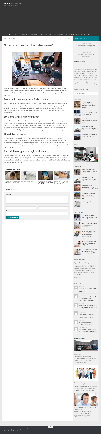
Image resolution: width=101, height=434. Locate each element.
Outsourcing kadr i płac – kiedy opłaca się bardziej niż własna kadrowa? (89, 112)
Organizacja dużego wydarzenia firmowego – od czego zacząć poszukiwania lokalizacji (89, 104)
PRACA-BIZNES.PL (12, 3)
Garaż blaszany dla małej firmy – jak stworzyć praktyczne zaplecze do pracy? (88, 196)
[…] (86, 362)
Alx (23, 430)
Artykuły (24, 34)
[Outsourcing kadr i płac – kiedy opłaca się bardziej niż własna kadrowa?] (77, 113)
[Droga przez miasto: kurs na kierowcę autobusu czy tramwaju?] (77, 137)
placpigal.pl (91, 265)
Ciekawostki (77, 274)
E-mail (40, 205)
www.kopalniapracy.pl (88, 272)
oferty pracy (8, 125)
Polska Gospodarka (46, 34)
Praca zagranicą (69, 34)
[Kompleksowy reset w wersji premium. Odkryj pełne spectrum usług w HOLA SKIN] (77, 187)
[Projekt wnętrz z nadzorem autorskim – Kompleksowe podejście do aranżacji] (77, 244)
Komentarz (8, 194)
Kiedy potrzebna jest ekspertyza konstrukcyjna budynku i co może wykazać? (89, 128)
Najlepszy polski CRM (88, 202)
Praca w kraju (8, 34)
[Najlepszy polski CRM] (77, 204)
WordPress (13, 430)
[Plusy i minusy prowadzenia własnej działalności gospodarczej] (77, 225)
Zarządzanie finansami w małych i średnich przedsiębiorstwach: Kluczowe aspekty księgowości (88, 235)
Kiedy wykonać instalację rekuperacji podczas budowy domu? (89, 120)
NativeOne (37, 186)
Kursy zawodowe (81, 34)
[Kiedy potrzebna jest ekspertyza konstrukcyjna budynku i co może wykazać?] (77, 129)
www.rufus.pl (77, 277)
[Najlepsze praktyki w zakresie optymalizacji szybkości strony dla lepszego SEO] (77, 252)
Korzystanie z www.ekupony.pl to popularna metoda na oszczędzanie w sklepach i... (88, 298)
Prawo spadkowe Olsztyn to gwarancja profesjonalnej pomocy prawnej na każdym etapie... (88, 315)
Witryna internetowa (11, 210)
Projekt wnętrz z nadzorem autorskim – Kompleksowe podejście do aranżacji (89, 243)
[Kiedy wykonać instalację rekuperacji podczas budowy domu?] (77, 121)
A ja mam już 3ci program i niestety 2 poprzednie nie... (86, 323)
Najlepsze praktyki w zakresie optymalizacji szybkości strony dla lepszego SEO (90, 251)
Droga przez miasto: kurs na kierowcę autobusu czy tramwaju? (89, 136)
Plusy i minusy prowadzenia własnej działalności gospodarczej (89, 225)
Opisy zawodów (34, 34)
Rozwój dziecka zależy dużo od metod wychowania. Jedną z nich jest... (88, 331)
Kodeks (90, 34)
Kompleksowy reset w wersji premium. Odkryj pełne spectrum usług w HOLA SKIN (90, 187)
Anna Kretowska (13, 49)
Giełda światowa (58, 34)
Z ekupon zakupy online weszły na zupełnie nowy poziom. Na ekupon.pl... (87, 290)
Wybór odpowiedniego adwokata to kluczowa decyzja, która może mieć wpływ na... (88, 307)
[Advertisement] (50, 21)
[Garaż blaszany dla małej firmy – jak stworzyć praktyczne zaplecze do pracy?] (77, 195)
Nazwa (8, 205)
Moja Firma (17, 34)
